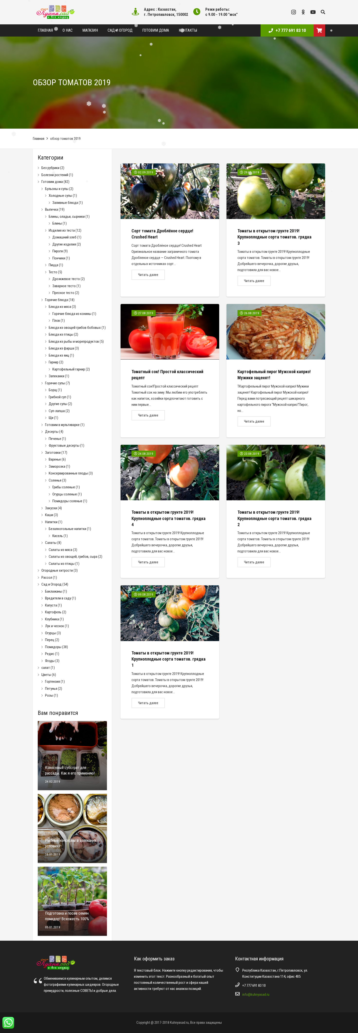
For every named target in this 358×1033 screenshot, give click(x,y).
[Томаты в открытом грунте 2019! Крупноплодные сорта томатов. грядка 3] (275, 230)
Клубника (52, 619)
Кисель (57, 536)
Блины (57, 223)
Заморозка (57, 466)
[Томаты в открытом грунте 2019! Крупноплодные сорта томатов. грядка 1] (170, 652)
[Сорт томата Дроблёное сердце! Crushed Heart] (170, 230)
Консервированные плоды (68, 473)
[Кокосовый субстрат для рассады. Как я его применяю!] (72, 755)
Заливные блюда (65, 202)
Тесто (53, 272)
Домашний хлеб (64, 237)
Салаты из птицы (62, 563)
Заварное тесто (64, 286)
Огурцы (50, 633)
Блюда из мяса (60, 306)
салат (45, 667)
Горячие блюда (56, 300)
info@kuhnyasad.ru (255, 994)
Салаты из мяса (60, 550)
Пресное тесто (63, 293)
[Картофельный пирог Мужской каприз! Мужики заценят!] (275, 370)
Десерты (51, 431)
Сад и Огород (51, 584)
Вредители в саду (58, 598)
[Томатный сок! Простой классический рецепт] (170, 370)
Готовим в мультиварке (62, 425)
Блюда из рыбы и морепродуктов (74, 341)
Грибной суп (57, 397)
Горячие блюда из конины (71, 314)
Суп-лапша (57, 411)
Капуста (51, 605)
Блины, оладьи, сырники (67, 216)
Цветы (46, 675)
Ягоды (50, 661)
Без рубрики (50, 168)
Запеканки (56, 376)
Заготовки (53, 452)
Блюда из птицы (61, 334)
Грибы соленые (63, 487)
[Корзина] (319, 30)
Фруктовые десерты (64, 445)
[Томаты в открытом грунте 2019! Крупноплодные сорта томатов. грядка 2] (275, 511)
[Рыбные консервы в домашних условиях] (72, 828)
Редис (49, 654)
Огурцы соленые (64, 494)
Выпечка (51, 209)
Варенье (55, 459)
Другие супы (58, 404)
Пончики (58, 258)
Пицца (53, 265)
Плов (56, 320)
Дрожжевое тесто (66, 279)
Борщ (53, 390)
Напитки (51, 522)
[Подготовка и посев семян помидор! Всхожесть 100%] (72, 901)
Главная (38, 138)
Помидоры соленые (67, 501)
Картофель (53, 612)
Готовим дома (52, 182)
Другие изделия (64, 244)
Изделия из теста (62, 230)
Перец (49, 640)
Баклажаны (53, 591)
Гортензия (52, 681)
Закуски (51, 508)
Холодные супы (60, 195)
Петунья (51, 688)
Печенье (55, 438)
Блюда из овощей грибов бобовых (75, 327)
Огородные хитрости (57, 570)
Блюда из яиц (59, 355)
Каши (49, 515)
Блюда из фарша (61, 348)
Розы (49, 695)
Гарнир (53, 362)
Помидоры (53, 647)
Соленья (55, 480)
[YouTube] (313, 12)
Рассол (46, 577)
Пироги (57, 251)
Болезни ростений (54, 175)
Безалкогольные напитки (67, 529)
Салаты (51, 542)
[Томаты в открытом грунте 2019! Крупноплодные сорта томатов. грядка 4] (170, 511)
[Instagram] (293, 12)
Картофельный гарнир (68, 369)
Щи (51, 418)
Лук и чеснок (54, 626)
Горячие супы (55, 383)
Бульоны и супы (56, 189)
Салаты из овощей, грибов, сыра (73, 556)
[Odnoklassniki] (303, 12)
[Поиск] (323, 12)
